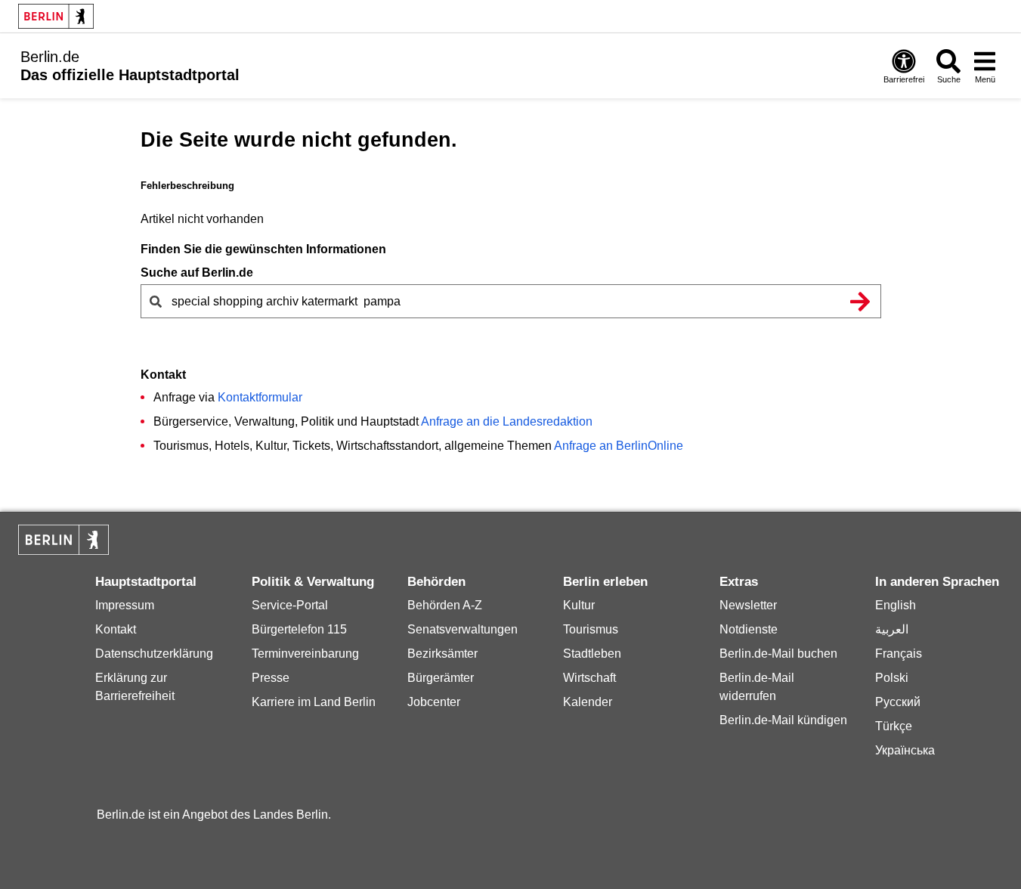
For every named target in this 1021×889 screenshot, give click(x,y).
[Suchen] (860, 301)
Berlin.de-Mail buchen (778, 653)
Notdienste (748, 629)
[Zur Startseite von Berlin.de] (63, 550)
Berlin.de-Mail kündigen (783, 720)
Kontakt (115, 629)
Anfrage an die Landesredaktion (506, 421)
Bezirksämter (442, 653)
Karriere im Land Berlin (314, 701)
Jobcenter (433, 701)
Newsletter (748, 605)
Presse (270, 677)
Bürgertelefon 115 (299, 629)
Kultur (579, 605)
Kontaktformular (260, 397)
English (895, 605)
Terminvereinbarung (305, 653)
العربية (891, 629)
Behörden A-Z (444, 605)
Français (898, 653)
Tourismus (590, 629)
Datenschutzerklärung (154, 653)
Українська (905, 750)
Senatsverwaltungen (462, 629)
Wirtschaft (589, 677)
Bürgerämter (440, 677)
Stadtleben (592, 653)
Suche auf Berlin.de (197, 272)
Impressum (124, 605)
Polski (891, 677)
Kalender (587, 701)
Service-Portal (290, 605)
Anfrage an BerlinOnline (618, 445)
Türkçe (893, 726)
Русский (897, 701)
